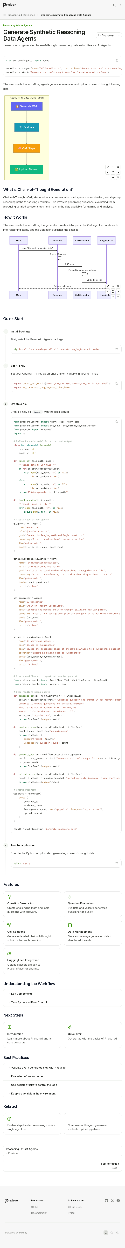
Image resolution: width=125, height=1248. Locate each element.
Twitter (71, 1212)
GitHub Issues (75, 1207)
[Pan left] (107, 172)
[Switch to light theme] (111, 1232)
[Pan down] (113, 177)
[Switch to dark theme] (117, 1232)
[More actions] (120, 5)
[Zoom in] (118, 167)
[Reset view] (113, 172)
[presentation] (62, 66)
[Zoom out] (118, 177)
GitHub (34, 1207)
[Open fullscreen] (107, 167)
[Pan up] (113, 167)
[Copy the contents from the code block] (117, 60)
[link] (32, 1035)
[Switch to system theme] (106, 1232)
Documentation (39, 1212)
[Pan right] (118, 172)
